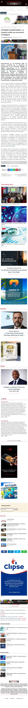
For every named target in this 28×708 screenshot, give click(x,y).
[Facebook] (9, 170)
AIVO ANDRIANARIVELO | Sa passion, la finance (16, 529)
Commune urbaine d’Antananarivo (14, 68)
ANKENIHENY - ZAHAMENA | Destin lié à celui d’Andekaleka (16, 539)
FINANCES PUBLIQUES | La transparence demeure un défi (13, 244)
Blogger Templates (10, 699)
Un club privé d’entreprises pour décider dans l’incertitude (14, 271)
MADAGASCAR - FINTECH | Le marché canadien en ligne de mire (13, 224)
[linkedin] (11, 551)
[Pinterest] (17, 170)
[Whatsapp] (14, 170)
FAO (20, 80)
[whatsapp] (24, 551)
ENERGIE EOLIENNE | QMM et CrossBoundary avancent (15, 662)
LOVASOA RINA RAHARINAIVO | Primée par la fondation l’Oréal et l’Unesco (16, 524)
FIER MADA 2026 (4, 420)
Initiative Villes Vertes (10, 146)
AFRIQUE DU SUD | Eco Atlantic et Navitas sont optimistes (12, 613)
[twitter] (17, 551)
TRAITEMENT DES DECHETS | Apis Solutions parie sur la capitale (17, 534)
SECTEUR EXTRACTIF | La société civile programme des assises (16, 639)
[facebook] (4, 551)
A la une (7, 166)
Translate (20, 14)
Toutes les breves (10, 519)
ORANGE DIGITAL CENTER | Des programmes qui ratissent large (16, 674)
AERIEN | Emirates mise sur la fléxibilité (14, 667)
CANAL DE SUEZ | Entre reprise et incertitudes (10, 620)
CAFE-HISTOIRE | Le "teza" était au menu (10, 204)
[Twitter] (11, 170)
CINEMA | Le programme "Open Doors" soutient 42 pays (12, 610)
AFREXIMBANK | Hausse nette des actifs (9, 616)
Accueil (2, 26)
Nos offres (12, 698)
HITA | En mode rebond (11, 544)
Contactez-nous (19, 698)
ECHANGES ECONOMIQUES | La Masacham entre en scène (16, 634)
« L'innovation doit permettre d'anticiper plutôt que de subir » (14, 334)
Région (19, 114)
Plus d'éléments (24, 184)
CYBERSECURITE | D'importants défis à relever (15, 644)
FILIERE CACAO (4, 401)
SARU (12, 75)
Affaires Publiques (7, 26)
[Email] (19, 170)
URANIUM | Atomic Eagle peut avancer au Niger (10, 618)
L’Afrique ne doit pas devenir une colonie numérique (14, 388)
